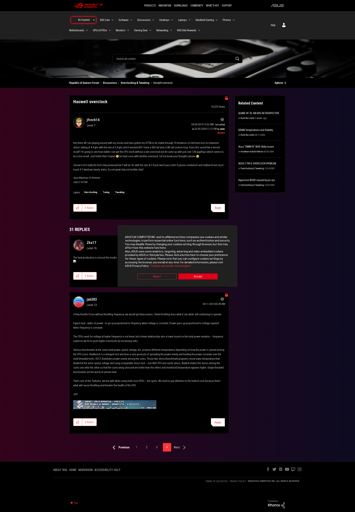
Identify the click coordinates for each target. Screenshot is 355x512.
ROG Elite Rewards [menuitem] (186, 30)
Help (273, 25)
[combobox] (177, 58)
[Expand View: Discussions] (153, 20)
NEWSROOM (85, 470)
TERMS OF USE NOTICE (216, 481)
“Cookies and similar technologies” (170, 266)
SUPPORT (227, 5)
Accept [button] (198, 276)
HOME (72, 470)
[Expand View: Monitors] (128, 30)
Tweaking (119, 192)
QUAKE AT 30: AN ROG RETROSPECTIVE (258, 113)
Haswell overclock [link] (163, 82)
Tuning (106, 192)
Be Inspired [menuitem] (84, 19)
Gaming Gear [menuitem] (141, 30)
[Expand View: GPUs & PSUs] (110, 30)
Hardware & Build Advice (252, 151)
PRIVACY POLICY (238, 481)
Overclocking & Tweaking (135, 82)
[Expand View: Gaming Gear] (150, 30)
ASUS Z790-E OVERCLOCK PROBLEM (257, 163)
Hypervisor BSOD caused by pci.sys (256, 180)
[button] (77, 208)
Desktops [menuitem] (164, 19)
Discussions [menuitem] (144, 19)
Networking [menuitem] (162, 30)
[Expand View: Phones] (234, 20)
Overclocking (90, 192)
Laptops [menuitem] (182, 19)
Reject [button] (157, 276)
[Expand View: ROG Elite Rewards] (199, 30)
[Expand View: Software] (131, 20)
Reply (218, 208)
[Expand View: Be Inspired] (94, 19)
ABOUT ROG (60, 470)
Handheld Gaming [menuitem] (205, 19)
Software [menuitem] (124, 19)
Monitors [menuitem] (120, 30)
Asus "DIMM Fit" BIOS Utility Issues (256, 146)
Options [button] (279, 82)
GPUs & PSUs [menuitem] (100, 30)
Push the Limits (247, 118)
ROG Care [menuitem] (105, 19)
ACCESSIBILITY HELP (107, 470)
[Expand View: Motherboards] (87, 30)
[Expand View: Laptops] (189, 20)
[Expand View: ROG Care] (112, 20)
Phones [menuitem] (227, 19)
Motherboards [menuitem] (76, 30)
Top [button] (76, 502)
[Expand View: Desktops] (172, 20)
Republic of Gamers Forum (84, 82)
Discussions (110, 82)
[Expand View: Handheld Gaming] (217, 20)
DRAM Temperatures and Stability (255, 130)
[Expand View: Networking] (171, 30)
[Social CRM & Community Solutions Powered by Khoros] (276, 504)
